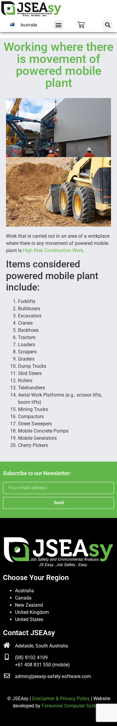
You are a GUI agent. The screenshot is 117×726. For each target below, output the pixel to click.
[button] (59, 25)
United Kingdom (32, 612)
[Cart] (81, 25)
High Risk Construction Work (53, 250)
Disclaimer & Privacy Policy (61, 698)
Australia (24, 591)
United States (29, 619)
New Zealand (29, 605)
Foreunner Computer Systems (73, 706)
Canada (23, 598)
